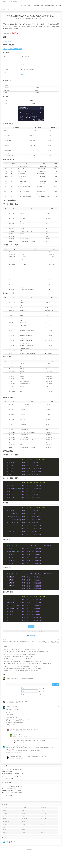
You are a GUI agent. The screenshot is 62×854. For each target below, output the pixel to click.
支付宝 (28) (43, 821)
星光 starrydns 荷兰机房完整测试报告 (12, 49)
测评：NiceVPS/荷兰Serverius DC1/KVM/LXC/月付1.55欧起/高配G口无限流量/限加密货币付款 (26, 651)
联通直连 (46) (43, 813)
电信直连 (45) (5, 816)
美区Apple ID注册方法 (7, 776)
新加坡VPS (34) (6, 821)
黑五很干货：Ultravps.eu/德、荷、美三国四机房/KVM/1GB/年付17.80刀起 (21, 670)
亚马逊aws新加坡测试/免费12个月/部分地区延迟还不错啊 (16, 641)
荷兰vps (32, 635)
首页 (20, 5)
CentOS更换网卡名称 (18, 773)
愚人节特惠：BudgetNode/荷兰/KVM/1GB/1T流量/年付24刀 (17, 659)
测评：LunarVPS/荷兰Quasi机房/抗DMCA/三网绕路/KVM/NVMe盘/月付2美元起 (22, 649)
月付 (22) (5, 827)
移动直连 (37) (5, 818)
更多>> (4, 797)
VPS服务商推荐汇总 (51, 5)
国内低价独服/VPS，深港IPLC (11, 795)
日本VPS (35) (24, 818)
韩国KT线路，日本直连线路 (11, 790)
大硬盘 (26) (5, 824)
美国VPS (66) (43, 807)
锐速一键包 (5, 769)
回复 (20, 702)
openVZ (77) (24, 807)
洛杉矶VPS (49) (25, 810)
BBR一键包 (11, 769)
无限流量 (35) (43, 818)
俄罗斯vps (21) (43, 827)
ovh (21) (23, 827)
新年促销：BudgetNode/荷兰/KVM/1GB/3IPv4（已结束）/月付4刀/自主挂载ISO (22, 668)
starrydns (22, 74)
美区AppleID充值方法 (20, 776)
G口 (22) (42, 824)
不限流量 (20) (5, 832)
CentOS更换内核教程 (7, 773)
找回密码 (15, 1)
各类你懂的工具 (37, 5)
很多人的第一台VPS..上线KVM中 (12, 788)
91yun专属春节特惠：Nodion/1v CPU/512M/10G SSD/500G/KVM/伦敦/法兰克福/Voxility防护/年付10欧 (27, 663)
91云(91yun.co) (6, 5)
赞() (32, 626)
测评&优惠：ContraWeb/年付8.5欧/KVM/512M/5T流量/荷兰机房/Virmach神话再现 (23, 661)
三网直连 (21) (24, 829)
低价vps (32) (24, 821)
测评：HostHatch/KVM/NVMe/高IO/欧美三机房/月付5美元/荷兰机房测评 (20, 654)
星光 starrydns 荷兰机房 (9, 41)
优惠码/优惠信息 (16, 9)
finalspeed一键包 (18, 769)
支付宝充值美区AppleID (7, 778)
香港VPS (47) (43, 810)
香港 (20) (42, 829)
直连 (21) (5, 829)
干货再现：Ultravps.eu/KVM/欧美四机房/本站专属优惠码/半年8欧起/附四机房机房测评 (24, 666)
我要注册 (9, 1)
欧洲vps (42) (43, 816)
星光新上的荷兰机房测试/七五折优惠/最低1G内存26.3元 (31, 16)
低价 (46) (23, 813)
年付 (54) (5, 810)
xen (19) (23, 832)
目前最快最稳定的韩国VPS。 (12, 786)
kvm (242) (5, 807)
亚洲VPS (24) (24, 824)
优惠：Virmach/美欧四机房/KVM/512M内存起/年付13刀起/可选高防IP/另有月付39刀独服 (45, 642)
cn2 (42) (23, 816)
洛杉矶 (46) (5, 813)
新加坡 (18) (43, 832)
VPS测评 (36, 18)
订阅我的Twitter (11, 842)
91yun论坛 (27, 5)
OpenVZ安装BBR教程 (7, 771)
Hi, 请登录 (3, 1)
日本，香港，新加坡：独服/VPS (12, 792)
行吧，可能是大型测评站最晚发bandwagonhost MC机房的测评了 (19, 656)
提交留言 (55, 684)
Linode (5, 132)
